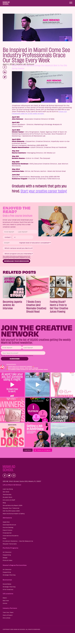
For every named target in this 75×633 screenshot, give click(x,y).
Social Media (7, 584)
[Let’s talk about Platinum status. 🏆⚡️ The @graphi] (37, 410)
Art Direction (7, 552)
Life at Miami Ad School (12, 485)
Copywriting (7, 555)
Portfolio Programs (10, 548)
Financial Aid (7, 533)
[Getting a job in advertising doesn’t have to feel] (37, 435)
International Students (10, 535)
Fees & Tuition (7, 530)
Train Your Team (8, 612)
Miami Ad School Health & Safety (14, 513)
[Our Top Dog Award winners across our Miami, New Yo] (12, 435)
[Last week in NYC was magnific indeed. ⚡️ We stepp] (63, 435)
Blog (4, 502)
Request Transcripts (10, 544)
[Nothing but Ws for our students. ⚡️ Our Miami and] (12, 410)
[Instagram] (14, 476)
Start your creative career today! (43, 190)
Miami (5, 598)
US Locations (8, 594)
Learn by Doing (8, 489)
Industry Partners (10, 608)
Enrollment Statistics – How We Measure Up (18, 541)
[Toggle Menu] (70, 3)
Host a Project (8, 615)
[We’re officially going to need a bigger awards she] (63, 384)
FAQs (4, 538)
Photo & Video (7, 560)
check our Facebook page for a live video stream (39, 112)
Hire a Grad (6, 618)
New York (6, 600)
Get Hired (6, 492)
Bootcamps (7, 580)
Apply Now (6, 522)
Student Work (7, 497)
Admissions (7, 518)
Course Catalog (8, 527)
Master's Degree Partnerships (15, 565)
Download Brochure (9, 524)
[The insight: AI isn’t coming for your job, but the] (12, 384)
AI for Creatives (8, 589)
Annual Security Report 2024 (12, 505)
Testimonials (7, 494)
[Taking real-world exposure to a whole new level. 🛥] (37, 384)
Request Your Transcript (11, 508)
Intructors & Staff (9, 500)
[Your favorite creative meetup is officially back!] (63, 410)
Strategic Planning (9, 575)
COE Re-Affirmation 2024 (11, 511)
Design (5, 557)
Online (5, 603)
